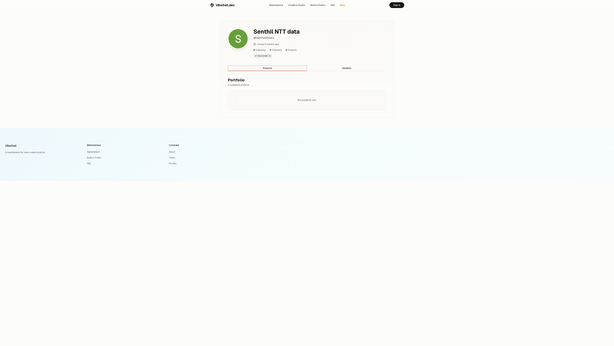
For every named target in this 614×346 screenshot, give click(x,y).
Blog (342, 5)
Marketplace (276, 5)
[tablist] (307, 68)
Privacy (173, 163)
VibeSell (10, 146)
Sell (333, 5)
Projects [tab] (267, 68)
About (172, 151)
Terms (172, 157)
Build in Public (317, 5)
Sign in (396, 5)
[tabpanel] (307, 94)
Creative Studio (296, 5)
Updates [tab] (346, 68)
